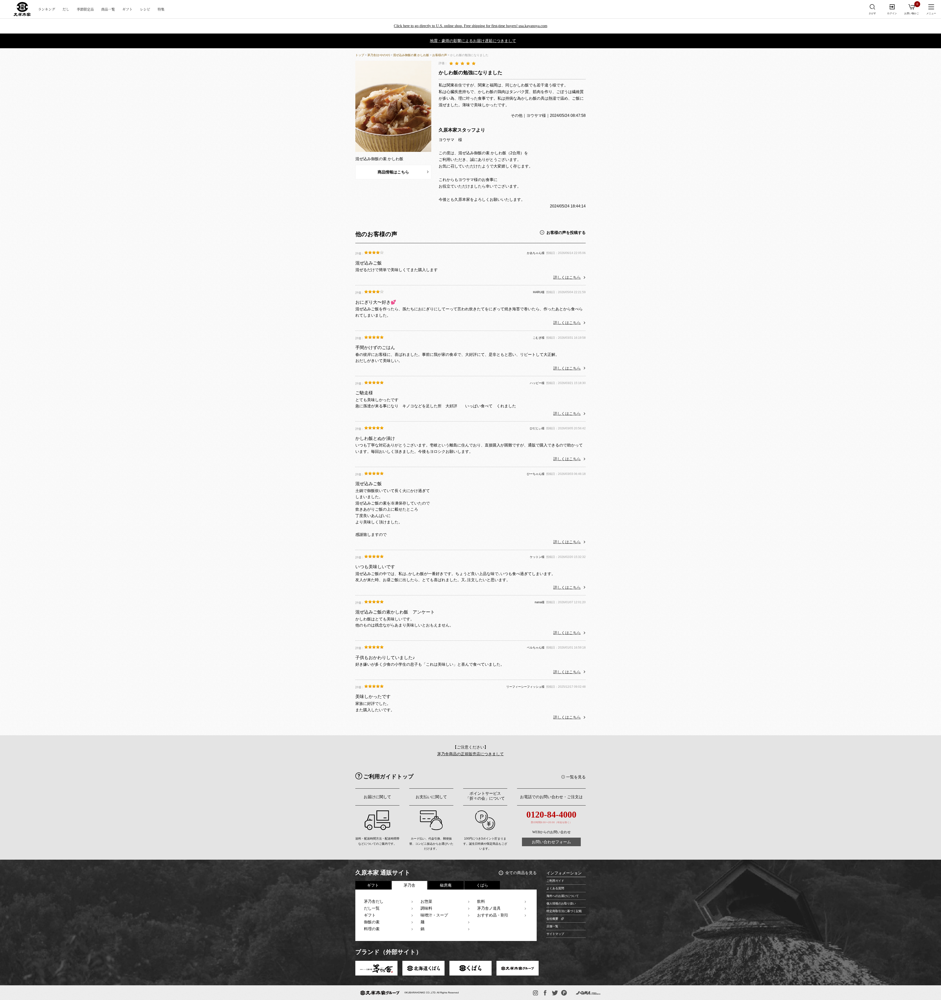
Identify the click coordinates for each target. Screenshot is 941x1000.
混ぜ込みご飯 (368, 263)
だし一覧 (372, 908)
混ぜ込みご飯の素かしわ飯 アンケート (395, 612)
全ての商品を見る (521, 873)
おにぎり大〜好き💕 (375, 302)
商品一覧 (108, 9)
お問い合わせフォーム (551, 842)
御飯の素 (372, 922)
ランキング (46, 9)
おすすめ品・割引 (492, 915)
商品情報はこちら (393, 172)
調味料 (426, 908)
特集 (161, 9)
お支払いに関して (431, 797)
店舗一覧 (552, 926)
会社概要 (552, 918)
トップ (359, 55)
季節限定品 (85, 9)
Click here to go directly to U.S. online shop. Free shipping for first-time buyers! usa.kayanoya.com (470, 26)
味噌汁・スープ (434, 915)
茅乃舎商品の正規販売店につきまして (470, 754)
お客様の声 (439, 55)
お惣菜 (426, 901)
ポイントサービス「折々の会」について (485, 795)
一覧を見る (576, 777)
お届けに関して (377, 797)
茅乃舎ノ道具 (489, 908)
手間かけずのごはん (375, 347)
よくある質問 (555, 888)
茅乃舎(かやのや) (378, 55)
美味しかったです (373, 696)
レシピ (145, 9)
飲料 (481, 901)
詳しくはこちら (567, 277)
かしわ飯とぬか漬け (375, 438)
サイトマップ (555, 934)
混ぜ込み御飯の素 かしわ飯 (411, 55)
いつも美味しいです (375, 566)
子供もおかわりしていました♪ (385, 657)
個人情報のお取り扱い (561, 903)
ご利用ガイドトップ (388, 776)
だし (65, 9)
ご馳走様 (364, 392)
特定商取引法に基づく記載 (564, 911)
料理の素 (372, 929)
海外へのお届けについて (562, 896)
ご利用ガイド (555, 880)
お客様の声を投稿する (566, 232)
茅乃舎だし (374, 901)
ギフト (127, 9)
